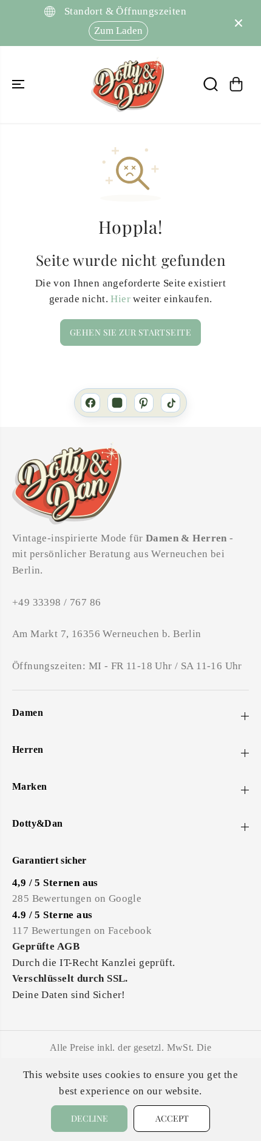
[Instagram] (117, 402)
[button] (19, 84)
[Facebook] (90, 402)
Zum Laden (118, 30)
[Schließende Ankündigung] (238, 23)
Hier (120, 299)
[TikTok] (170, 402)
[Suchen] (210, 84)
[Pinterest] (144, 402)
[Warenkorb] (236, 84)
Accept (172, 1118)
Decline (89, 1118)
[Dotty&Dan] (127, 84)
